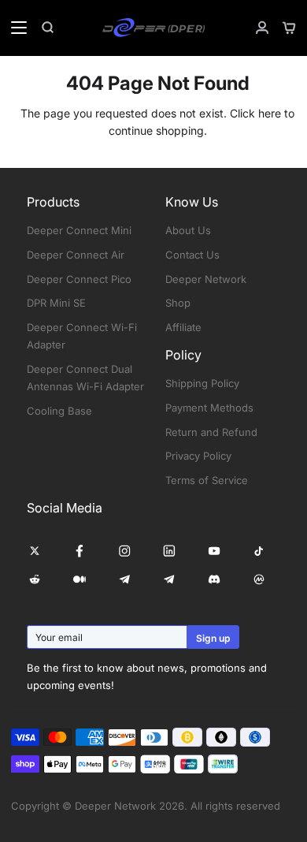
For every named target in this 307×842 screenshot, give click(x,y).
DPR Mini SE (56, 302)
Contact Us (192, 254)
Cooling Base (59, 410)
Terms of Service (206, 480)
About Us (188, 230)
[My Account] (255, 27)
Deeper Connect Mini (79, 230)
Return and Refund (211, 432)
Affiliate (183, 327)
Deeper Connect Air (75, 254)
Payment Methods (209, 407)
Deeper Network (205, 279)
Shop (177, 302)
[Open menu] (14, 27)
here (269, 113)
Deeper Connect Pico (79, 279)
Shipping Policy (202, 383)
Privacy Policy (198, 455)
